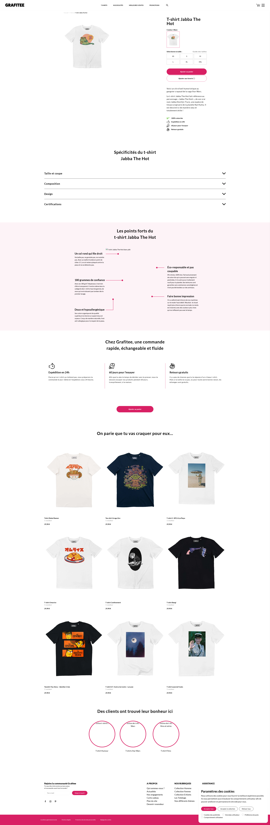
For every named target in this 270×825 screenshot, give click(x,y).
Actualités (151, 791)
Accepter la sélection (227, 809)
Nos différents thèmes (184, 801)
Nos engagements (155, 794)
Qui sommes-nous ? (155, 788)
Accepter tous (209, 809)
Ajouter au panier (186, 72)
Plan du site (152, 801)
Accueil (66, 13)
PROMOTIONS (154, 5)
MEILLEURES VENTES (136, 5)
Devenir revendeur (155, 804)
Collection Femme (182, 791)
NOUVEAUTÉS (118, 5)
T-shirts (72, 13)
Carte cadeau (153, 797)
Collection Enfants (182, 794)
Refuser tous (246, 809)
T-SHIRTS (104, 5)
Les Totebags (180, 797)
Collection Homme (182, 788)
